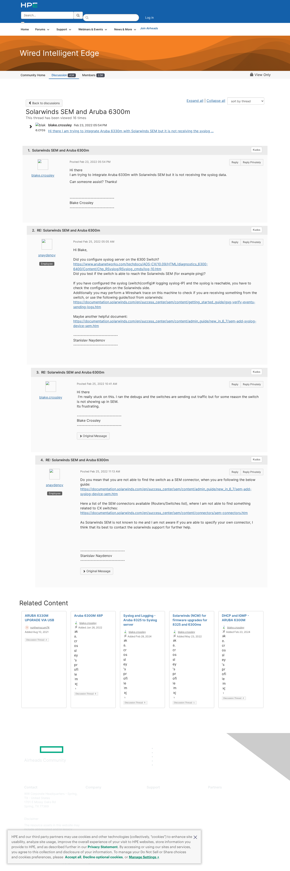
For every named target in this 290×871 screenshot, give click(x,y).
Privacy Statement (103, 847)
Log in (149, 17)
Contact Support (158, 800)
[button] (195, 836)
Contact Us (93, 806)
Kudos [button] (256, 149)
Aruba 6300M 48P (88, 616)
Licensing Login (157, 819)
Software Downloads (161, 812)
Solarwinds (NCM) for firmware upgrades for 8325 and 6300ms (190, 620)
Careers (91, 800)
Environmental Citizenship (103, 812)
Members (92, 75)
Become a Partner (220, 800)
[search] (78, 15)
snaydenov (47, 255)
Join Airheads (149, 28)
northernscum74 (39, 627)
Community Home (33, 75)
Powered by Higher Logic (206, 862)
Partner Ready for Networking (229, 806)
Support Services (159, 793)
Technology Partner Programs (228, 812)
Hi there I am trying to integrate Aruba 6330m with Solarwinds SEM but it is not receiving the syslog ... (131, 131)
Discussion (63, 75)
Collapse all (216, 100)
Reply (235, 162)
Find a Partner (218, 793)
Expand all (195, 100)
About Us (92, 793)
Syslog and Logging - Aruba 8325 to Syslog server (140, 620)
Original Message (94, 436)
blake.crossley (42, 175)
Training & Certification (162, 806)
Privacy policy (95, 819)
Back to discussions (45, 103)
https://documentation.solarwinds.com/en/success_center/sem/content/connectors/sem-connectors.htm (164, 513)
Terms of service (97, 825)
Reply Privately (252, 162)
